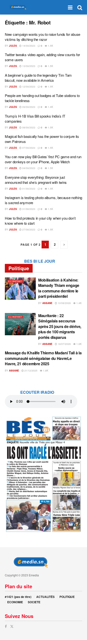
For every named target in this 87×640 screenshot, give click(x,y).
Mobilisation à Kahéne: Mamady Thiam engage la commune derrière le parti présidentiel (58, 288)
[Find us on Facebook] (6, 626)
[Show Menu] (70, 7)
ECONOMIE (15, 602)
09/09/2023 (28, 107)
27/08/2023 (28, 229)
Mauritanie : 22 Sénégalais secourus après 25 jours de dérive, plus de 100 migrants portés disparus (59, 326)
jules (13, 45)
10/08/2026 (64, 303)
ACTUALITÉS (45, 597)
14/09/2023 (28, 45)
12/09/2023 (28, 86)
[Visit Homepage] (17, 7)
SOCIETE (34, 602)
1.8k (45, 370)
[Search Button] (79, 7)
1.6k (79, 344)
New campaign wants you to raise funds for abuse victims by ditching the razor (42, 37)
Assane (47, 303)
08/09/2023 (28, 127)
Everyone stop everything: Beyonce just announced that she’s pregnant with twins (36, 180)
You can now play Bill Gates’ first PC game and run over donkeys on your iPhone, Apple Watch (43, 159)
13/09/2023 (28, 66)
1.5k (50, 45)
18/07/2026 (64, 344)
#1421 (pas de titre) (18, 597)
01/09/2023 (28, 188)
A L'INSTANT (15, 281)
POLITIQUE (67, 597)
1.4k (50, 107)
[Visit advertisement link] (43, 474)
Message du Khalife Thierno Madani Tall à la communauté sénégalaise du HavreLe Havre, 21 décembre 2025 (43, 358)
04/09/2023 (28, 168)
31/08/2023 (28, 209)
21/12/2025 (30, 370)
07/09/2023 (28, 147)
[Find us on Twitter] (12, 626)
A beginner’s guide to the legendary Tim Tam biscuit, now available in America (38, 78)
